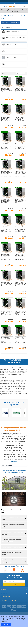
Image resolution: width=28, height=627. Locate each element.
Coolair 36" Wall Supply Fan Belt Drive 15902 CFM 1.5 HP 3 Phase (20, 284)
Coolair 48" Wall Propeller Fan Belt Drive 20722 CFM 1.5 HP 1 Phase (20, 256)
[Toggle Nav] (1, 6)
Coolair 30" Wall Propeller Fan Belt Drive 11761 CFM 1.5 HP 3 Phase (20, 117)
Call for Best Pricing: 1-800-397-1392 (14, 3)
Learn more (4, 621)
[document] (14, 621)
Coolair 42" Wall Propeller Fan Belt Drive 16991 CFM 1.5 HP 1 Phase (6, 201)
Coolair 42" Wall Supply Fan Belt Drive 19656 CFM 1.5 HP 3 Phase (20, 311)
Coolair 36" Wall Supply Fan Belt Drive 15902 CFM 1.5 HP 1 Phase (6, 311)
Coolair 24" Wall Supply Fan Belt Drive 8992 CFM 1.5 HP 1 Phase (20, 201)
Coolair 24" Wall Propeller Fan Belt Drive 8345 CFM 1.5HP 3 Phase (20, 90)
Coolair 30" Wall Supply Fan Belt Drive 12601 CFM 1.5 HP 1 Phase (6, 228)
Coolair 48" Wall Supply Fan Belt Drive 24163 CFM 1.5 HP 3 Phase (6, 339)
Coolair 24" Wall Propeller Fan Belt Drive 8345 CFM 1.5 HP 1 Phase (6, 90)
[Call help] (5, 570)
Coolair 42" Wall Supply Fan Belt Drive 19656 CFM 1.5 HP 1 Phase (6, 284)
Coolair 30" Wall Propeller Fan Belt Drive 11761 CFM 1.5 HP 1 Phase (6, 117)
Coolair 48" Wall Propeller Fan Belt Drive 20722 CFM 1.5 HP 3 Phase (6, 256)
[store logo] (9, 6)
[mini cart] (26, 6)
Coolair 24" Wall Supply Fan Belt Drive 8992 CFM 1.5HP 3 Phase (6, 173)
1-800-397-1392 (17, 472)
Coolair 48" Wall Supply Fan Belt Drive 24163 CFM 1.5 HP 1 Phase (20, 339)
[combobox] (21, 6)
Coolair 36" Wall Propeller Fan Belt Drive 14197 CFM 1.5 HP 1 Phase (6, 145)
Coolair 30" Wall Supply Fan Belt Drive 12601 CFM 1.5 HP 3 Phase (20, 173)
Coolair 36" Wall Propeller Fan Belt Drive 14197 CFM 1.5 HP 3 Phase (20, 145)
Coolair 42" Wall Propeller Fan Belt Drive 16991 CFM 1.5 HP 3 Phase (20, 228)
